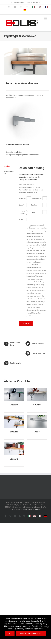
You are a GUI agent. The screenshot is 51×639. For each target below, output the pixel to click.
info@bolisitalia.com (33, 2)
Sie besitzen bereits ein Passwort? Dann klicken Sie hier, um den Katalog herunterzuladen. (31, 177)
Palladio (14, 404)
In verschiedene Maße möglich (17, 144)
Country (37, 404)
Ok (10, 634)
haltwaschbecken (32, 155)
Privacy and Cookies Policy (32, 509)
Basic (37, 432)
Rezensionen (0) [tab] (8, 173)
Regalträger (17, 152)
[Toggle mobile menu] (45, 18)
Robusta (14, 432)
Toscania (14, 459)
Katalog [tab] (7, 166)
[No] (47, 627)
